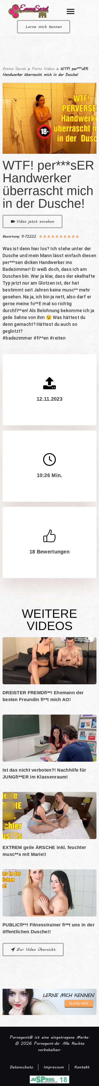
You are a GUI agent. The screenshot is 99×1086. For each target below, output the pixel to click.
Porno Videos (43, 69)
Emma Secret (14, 69)
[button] (71, 11)
